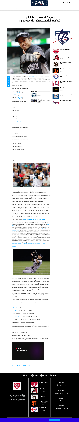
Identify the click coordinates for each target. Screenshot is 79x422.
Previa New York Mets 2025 (66, 94)
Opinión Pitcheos (38, 8)
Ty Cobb (14, 94)
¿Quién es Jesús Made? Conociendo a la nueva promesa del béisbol (43, 100)
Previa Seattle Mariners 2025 (43, 93)
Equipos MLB (18, 8)
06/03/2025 (38, 102)
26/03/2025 (38, 95)
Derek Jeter (15, 95)
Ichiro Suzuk (31, 76)
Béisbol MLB (61, 382)
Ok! (51, 419)
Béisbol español (61, 390)
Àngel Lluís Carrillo (29, 24)
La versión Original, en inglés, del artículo (21, 365)
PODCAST (61, 8)
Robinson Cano (15, 316)
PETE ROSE (61, 400)
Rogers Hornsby (20, 121)
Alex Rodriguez (16, 307)
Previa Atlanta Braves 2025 (65, 100)
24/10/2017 (37, 24)
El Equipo (55, 8)
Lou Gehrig (19, 98)
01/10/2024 (61, 401)
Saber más (56, 419)
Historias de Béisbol (27, 8)
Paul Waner (19, 97)
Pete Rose (19, 92)
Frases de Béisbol (61, 398)
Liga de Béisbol (47, 8)
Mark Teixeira (15, 310)
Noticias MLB (10, 8)
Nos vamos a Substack (65, 49)
